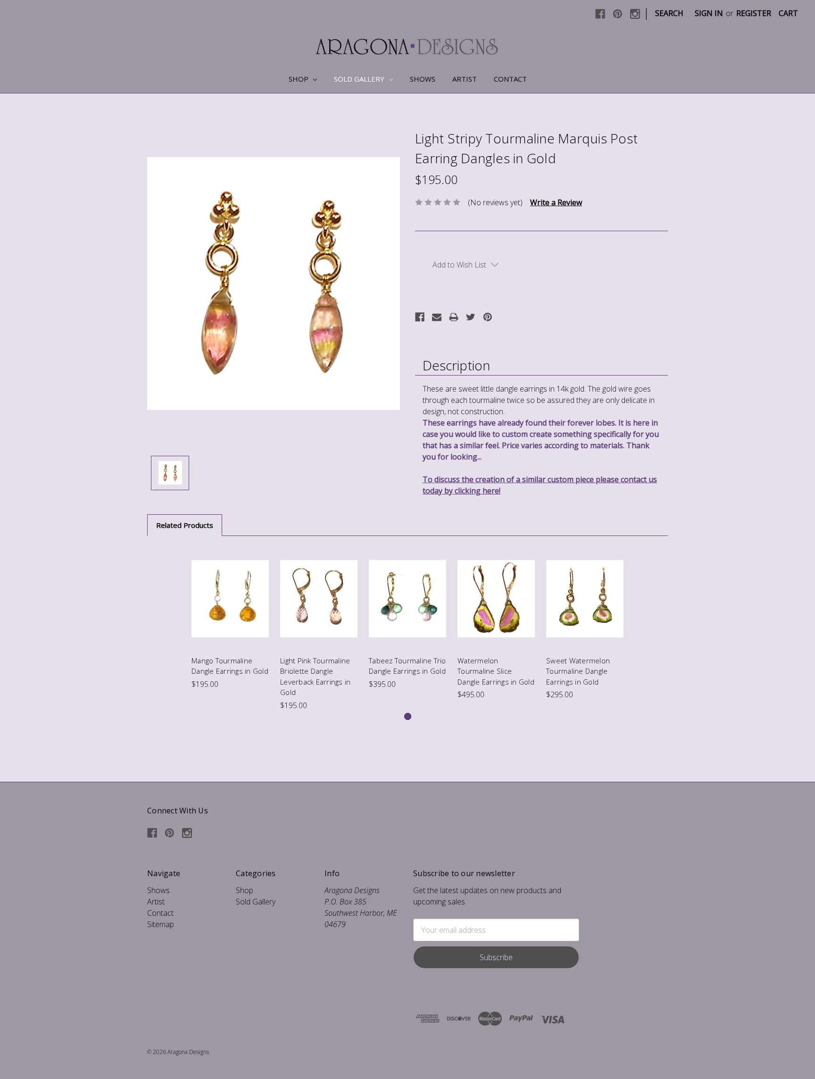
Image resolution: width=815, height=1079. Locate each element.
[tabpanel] (230, 618)
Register (753, 13)
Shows (422, 79)
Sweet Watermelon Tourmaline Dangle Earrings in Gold (578, 671)
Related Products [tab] (184, 525)
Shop (299, 79)
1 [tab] (407, 716)
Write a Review (556, 202)
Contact (510, 79)
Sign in (709, 13)
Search (669, 13)
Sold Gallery (360, 79)
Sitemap (160, 924)
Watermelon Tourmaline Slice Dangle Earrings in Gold (495, 671)
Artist (464, 79)
